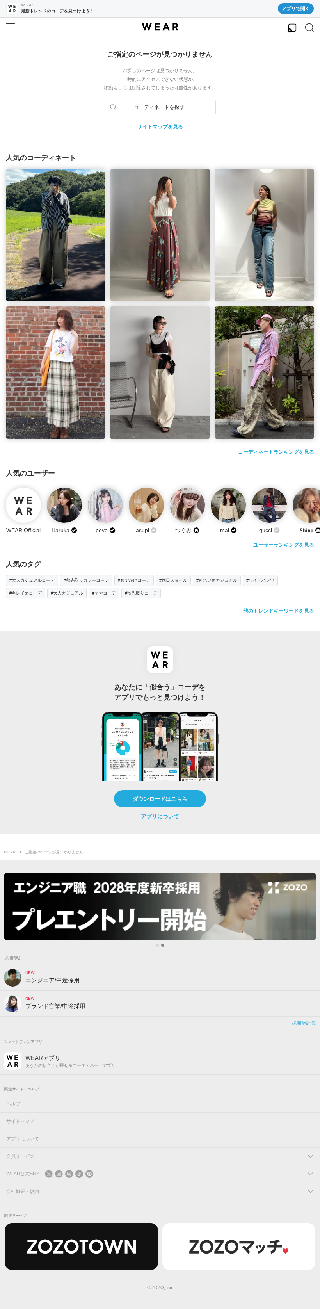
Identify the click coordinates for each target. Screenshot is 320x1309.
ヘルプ (13, 1103)
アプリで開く (296, 8)
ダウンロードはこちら (160, 799)
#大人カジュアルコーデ (32, 580)
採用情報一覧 (304, 1023)
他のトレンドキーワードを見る (278, 611)
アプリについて (160, 816)
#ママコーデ (104, 593)
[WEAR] (160, 27)
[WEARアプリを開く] (292, 28)
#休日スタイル (173, 580)
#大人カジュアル (67, 593)
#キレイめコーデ (25, 593)
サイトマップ (20, 1121)
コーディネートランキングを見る (276, 452)
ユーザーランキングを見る (283, 545)
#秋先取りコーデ (141, 593)
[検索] (309, 28)
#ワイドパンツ (260, 580)
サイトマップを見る (160, 127)
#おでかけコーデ (134, 580)
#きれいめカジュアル (216, 580)
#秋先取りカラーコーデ (86, 580)
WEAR (10, 852)
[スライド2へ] (162, 945)
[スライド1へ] (157, 945)
